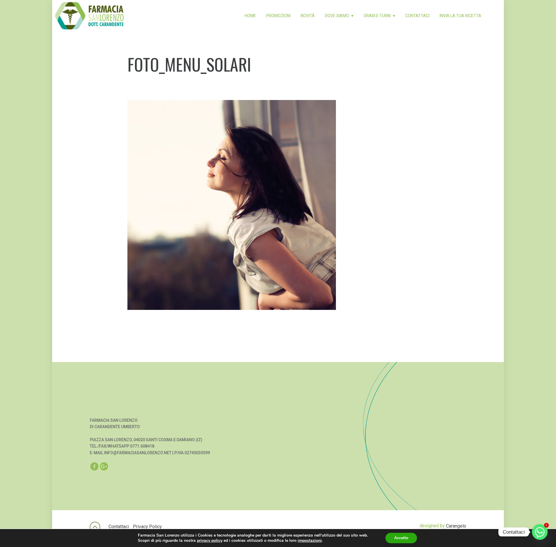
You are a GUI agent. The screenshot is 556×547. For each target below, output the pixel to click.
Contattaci (417, 15)
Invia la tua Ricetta (460, 15)
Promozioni (278, 15)
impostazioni (310, 540)
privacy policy (209, 540)
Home (250, 15)
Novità (308, 15)
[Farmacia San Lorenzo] (89, 10)
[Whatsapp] (540, 532)
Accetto (401, 538)
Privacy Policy (147, 526)
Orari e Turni (377, 15)
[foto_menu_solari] (278, 205)
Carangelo (456, 526)
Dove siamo (337, 15)
